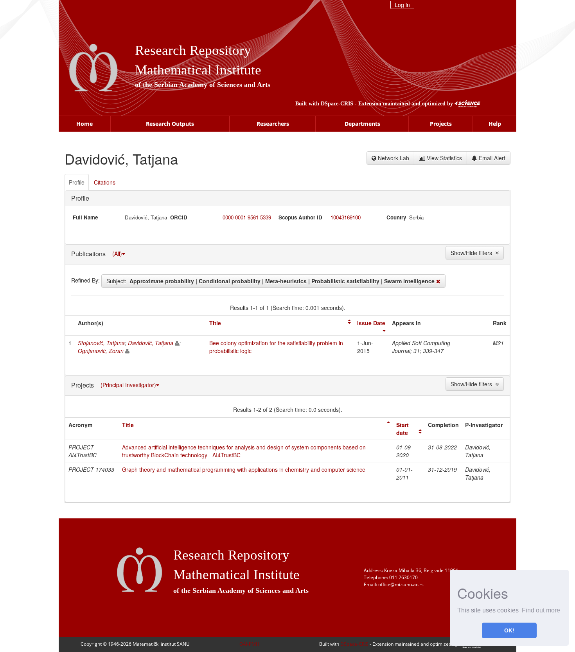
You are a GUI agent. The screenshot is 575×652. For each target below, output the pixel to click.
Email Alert (491, 158)
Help (495, 123)
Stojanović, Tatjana (101, 343)
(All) (117, 253)
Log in (402, 5)
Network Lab (392, 158)
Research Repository (193, 50)
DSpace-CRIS (337, 104)
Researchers (273, 123)
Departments (362, 123)
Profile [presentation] (76, 182)
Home (84, 123)
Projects (441, 123)
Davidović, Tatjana (150, 343)
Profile (80, 198)
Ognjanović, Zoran (101, 351)
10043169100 (346, 217)
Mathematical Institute (198, 70)
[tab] (77, 182)
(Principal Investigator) (128, 385)
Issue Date (371, 323)
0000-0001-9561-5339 (247, 217)
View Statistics (443, 158)
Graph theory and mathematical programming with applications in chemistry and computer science (243, 469)
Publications (89, 253)
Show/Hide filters (473, 253)
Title (215, 323)
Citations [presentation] (104, 182)
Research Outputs (170, 123)
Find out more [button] (541, 610)
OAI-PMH (249, 644)
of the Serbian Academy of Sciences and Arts (202, 85)
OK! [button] (509, 630)
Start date (402, 428)
